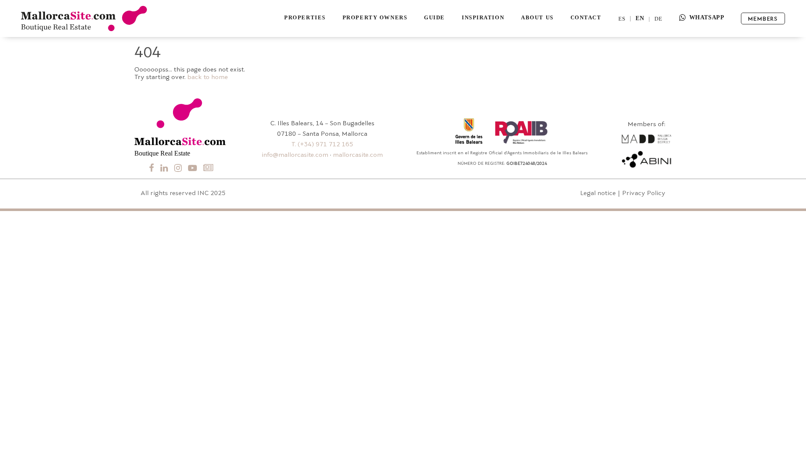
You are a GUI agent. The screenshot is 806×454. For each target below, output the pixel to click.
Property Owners (375, 17)
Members (763, 19)
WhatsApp (706, 17)
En (640, 18)
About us (537, 17)
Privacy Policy (643, 193)
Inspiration (483, 17)
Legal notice (598, 193)
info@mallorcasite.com (295, 155)
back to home (207, 77)
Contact (586, 17)
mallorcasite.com (358, 155)
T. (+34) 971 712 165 (322, 145)
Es (621, 18)
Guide (434, 17)
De (658, 18)
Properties (305, 17)
